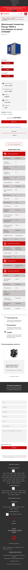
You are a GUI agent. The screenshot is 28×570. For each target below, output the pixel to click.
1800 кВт (8, 483)
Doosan (8, 492)
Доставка (14, 131)
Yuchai (9, 494)
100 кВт (19, 475)
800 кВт (4, 481)
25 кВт (11, 473)
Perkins (23, 490)
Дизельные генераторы (14, 127)
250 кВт (19, 477)
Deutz (12, 492)
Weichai (13, 494)
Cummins (16, 492)
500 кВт (13, 479)
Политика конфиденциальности (14, 564)
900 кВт (13, 507)
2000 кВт (13, 483)
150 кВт (3, 477)
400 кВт (9, 479)
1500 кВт (18, 481)
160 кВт (7, 477)
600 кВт (17, 479)
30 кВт (15, 473)
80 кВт (15, 475)
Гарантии (14, 135)
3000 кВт (18, 483)
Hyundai (7, 490)
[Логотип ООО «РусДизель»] (5, 14)
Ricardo (24, 492)
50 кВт (22, 473)
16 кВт (4, 473)
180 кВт (11, 477)
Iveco (11, 490)
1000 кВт (9, 481)
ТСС (17, 490)
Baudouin (17, 494)
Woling (20, 492)
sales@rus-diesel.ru (15, 0)
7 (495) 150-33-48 (14, 3)
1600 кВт (22, 481)
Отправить (14, 447)
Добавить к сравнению (8, 114)
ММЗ (14, 490)
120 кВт (23, 475)
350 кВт (4, 479)
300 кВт (24, 477)
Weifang (3, 490)
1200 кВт (13, 481)
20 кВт (8, 473)
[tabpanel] (14, 360)
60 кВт (4, 475)
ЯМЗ (20, 490)
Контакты (14, 5)
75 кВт (11, 475)
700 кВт (22, 479)
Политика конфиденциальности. (20, 457)
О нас (14, 521)
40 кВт (19, 473)
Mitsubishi (3, 492)
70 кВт (7, 475)
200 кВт (15, 477)
